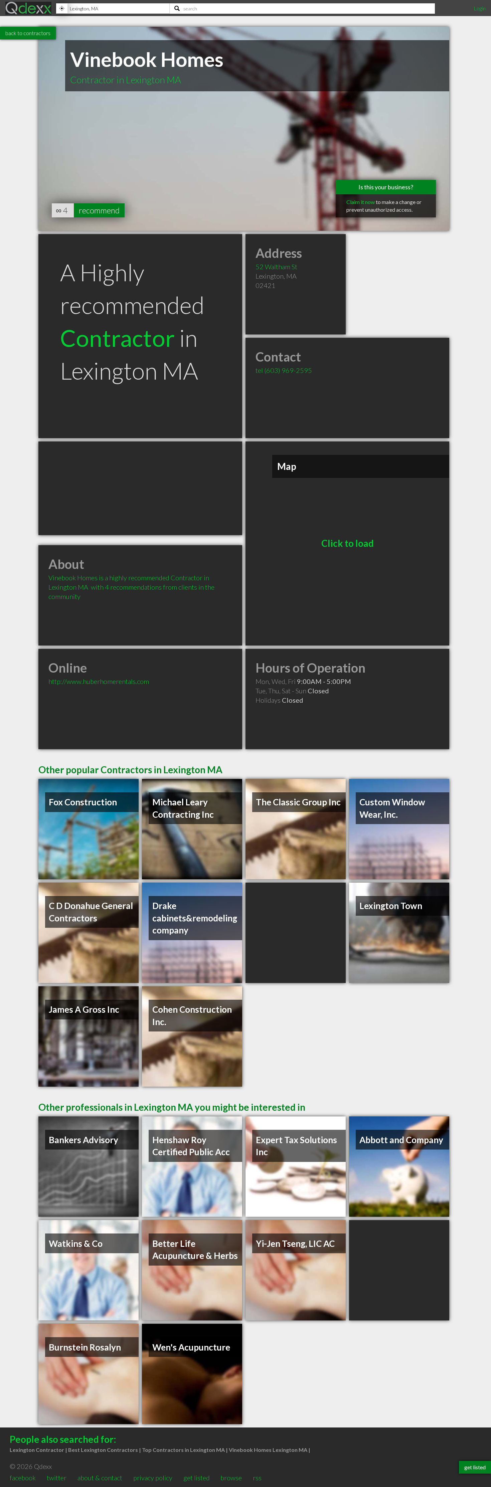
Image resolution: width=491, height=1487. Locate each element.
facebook (23, 1478)
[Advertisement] (140, 488)
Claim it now (360, 202)
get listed (196, 1478)
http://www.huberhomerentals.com (98, 681)
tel (284, 370)
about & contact (99, 1478)
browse (231, 1478)
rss (257, 1478)
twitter (56, 1478)
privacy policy (152, 1478)
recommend (99, 210)
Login (480, 8)
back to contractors (27, 33)
